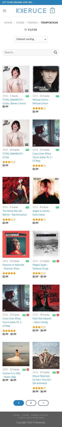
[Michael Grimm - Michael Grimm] (46, 79)
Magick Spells (39, 265)
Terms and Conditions (31, 418)
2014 (5, 207)
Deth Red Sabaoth (42, 319)
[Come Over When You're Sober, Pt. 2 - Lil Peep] (46, 133)
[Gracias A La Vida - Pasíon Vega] (15, 354)
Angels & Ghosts (41, 211)
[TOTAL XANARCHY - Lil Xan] (15, 133)
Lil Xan (5, 103)
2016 (35, 372)
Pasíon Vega (10, 377)
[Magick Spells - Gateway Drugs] (46, 244)
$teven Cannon (18, 103)
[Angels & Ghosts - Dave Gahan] (46, 190)
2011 (35, 96)
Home (8, 22)
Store (20, 22)
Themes (32, 22)
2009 (5, 369)
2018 (5, 96)
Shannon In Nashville (13, 265)
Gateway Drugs (40, 269)
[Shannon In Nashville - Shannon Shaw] (15, 244)
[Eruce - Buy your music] (31, 10)
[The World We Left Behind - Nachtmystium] (15, 190)
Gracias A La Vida (11, 373)
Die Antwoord (40, 383)
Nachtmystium (19, 215)
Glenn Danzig (41, 322)
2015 (35, 207)
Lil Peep (36, 161)
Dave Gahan (39, 215)
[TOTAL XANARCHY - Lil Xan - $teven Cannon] (15, 79)
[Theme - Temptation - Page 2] (43, 403)
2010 (35, 315)
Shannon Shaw (11, 269)
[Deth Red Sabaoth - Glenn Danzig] (46, 298)
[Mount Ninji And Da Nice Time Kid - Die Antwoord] (46, 355)
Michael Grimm (40, 100)
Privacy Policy (39, 415)
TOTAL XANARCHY (12, 100)
